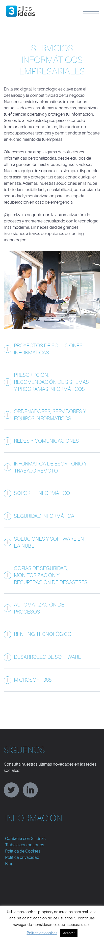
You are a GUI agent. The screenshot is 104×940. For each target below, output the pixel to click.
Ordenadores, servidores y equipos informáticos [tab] (50, 414)
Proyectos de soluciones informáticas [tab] (48, 349)
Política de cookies (42, 933)
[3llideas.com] (21, 8)
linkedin (30, 789)
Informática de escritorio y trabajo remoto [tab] (50, 467)
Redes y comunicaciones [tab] (46, 441)
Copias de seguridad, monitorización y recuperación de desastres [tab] (50, 575)
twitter (11, 789)
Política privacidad (22, 857)
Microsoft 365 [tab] (32, 680)
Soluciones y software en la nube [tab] (49, 542)
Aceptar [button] (68, 933)
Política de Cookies (22, 851)
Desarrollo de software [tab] (47, 657)
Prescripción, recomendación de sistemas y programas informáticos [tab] (51, 382)
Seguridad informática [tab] (44, 516)
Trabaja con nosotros (24, 844)
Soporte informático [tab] (42, 493)
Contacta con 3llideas (25, 838)
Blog (9, 863)
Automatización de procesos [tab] (39, 608)
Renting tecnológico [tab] (42, 634)
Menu (91, 13)
